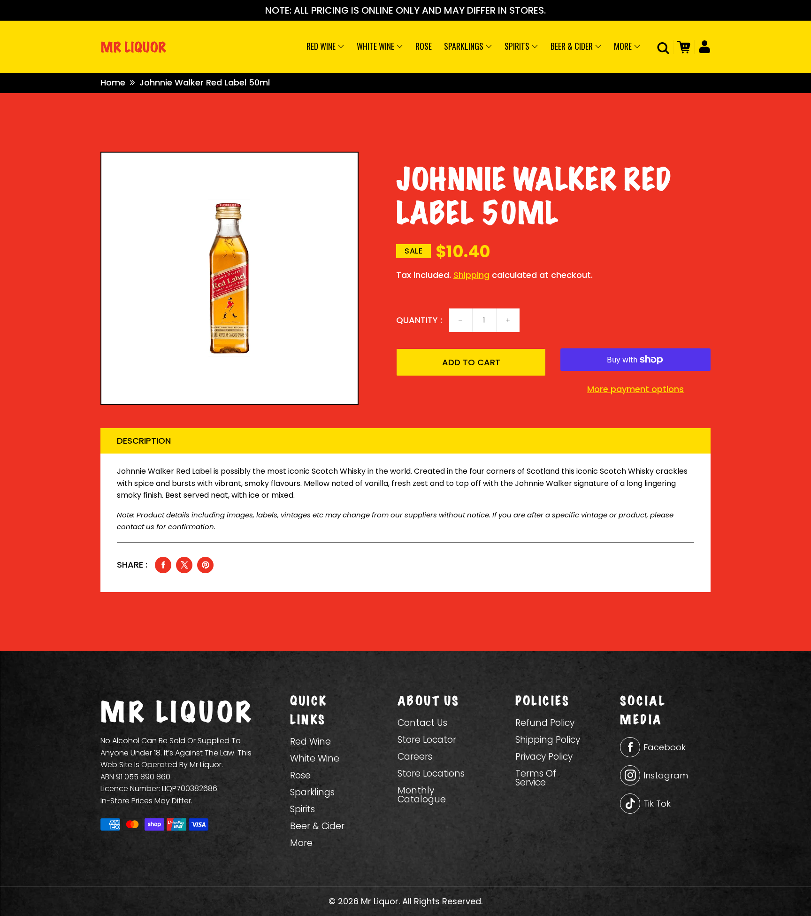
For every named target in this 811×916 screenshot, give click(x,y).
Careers (415, 756)
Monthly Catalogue (422, 795)
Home (112, 82)
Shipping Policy (547, 739)
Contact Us (422, 722)
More (624, 46)
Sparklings (464, 46)
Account (702, 47)
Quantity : (419, 320)
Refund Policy (544, 722)
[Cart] (682, 47)
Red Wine (321, 46)
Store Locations (431, 773)
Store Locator (427, 739)
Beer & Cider (573, 46)
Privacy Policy (544, 756)
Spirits (518, 46)
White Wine (376, 46)
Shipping (471, 275)
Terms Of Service (535, 778)
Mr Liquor (379, 901)
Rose (423, 46)
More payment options (635, 389)
